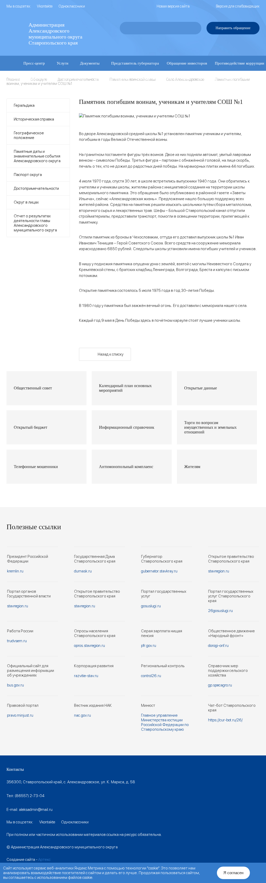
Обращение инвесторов (187, 63)
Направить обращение (233, 28)
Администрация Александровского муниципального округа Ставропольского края (55, 34)
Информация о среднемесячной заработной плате (161, 93)
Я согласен (233, 873)
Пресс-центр (34, 63)
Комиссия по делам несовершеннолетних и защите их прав (60, 93)
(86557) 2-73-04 (29, 795)
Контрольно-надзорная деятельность (230, 78)
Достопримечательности (36, 188)
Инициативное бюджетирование (163, 78)
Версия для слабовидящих (238, 6)
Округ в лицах (26, 202)
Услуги (62, 63)
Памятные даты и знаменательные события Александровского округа (37, 156)
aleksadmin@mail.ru (35, 809)
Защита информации (111, 78)
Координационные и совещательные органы (47, 78)
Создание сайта (20, 859)
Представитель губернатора (135, 63)
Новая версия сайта (173, 6)
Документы (89, 63)
